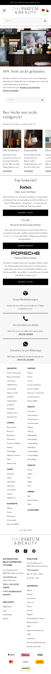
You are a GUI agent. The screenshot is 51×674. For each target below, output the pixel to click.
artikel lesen (25, 213)
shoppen (7, 171)
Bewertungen (25, 246)
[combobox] (25, 21)
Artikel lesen (25, 282)
